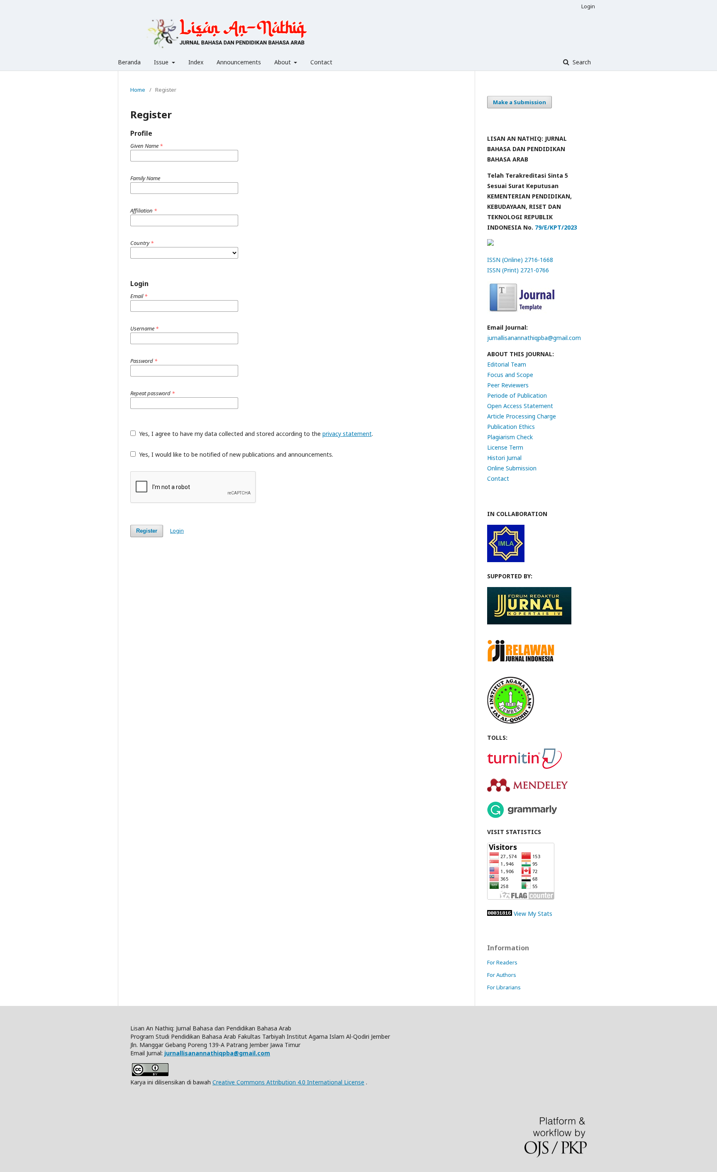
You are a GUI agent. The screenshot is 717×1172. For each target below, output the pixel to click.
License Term (505, 447)
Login (588, 6)
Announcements (239, 62)
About (283, 62)
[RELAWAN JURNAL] (522, 666)
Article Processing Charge (521, 416)
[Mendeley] (527, 791)
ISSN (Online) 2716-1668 (520, 260)
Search (581, 62)
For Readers (502, 962)
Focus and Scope (510, 375)
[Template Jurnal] (520, 311)
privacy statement (347, 434)
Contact (321, 62)
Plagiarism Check (510, 437)
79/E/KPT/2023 (555, 227)
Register (146, 531)
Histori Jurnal (504, 458)
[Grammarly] (522, 816)
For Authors (501, 975)
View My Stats (533, 914)
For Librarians (504, 987)
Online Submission (512, 468)
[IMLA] (505, 560)
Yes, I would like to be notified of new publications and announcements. (235, 454)
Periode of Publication (517, 395)
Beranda (129, 62)
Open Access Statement (520, 406)
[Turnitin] (524, 767)
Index (195, 62)
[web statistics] (499, 914)
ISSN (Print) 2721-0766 (518, 270)
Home (137, 89)
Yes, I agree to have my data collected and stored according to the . (255, 434)
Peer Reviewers (508, 385)
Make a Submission (519, 102)
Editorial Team (506, 364)
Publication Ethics (511, 427)
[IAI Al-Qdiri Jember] (510, 721)
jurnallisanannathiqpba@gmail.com (534, 338)
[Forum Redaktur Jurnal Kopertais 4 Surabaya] (529, 622)
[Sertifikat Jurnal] (490, 243)
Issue (162, 62)
